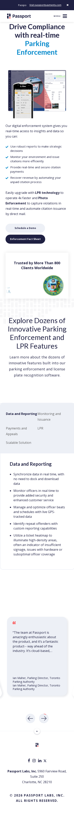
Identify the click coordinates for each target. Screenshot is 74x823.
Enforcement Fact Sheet (25, 239)
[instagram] (34, 761)
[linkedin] (40, 761)
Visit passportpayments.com (45, 5)
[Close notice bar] (67, 5)
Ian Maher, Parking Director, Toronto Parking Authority (36, 687)
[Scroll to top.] (37, 731)
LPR (40, 428)
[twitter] (45, 761)
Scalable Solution (18, 442)
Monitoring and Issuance (49, 417)
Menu (57, 16)
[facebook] (29, 761)
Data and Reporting (21, 414)
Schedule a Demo (25, 228)
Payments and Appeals (16, 431)
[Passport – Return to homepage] (19, 16)
